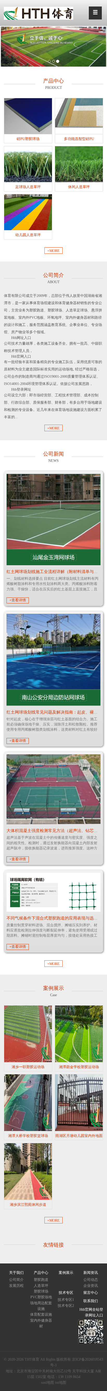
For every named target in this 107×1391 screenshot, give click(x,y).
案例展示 (66, 1273)
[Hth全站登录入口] (38, 13)
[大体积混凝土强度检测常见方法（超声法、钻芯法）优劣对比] (53, 789)
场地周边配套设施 (41, 1306)
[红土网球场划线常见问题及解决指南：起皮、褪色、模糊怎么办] (53, 660)
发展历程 (16, 1286)
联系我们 (90, 1301)
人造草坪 (41, 1286)
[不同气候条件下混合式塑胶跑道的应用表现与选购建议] (53, 892)
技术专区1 (66, 1300)
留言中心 (90, 1293)
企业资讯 (90, 1286)
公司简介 (16, 1280)
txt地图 (60, 1383)
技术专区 (66, 1293)
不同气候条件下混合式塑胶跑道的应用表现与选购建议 (56, 918)
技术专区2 (66, 1306)
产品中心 (41, 1273)
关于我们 (16, 1273)
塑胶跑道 (41, 1280)
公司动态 (90, 1280)
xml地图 (47, 1383)
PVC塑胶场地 (41, 1297)
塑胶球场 (41, 1291)
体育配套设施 (41, 1314)
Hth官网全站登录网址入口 (91, 1312)
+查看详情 (17, 600)
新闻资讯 (90, 1273)
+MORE (53, 251)
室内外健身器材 (41, 1323)
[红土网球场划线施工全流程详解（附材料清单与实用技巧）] (53, 519)
